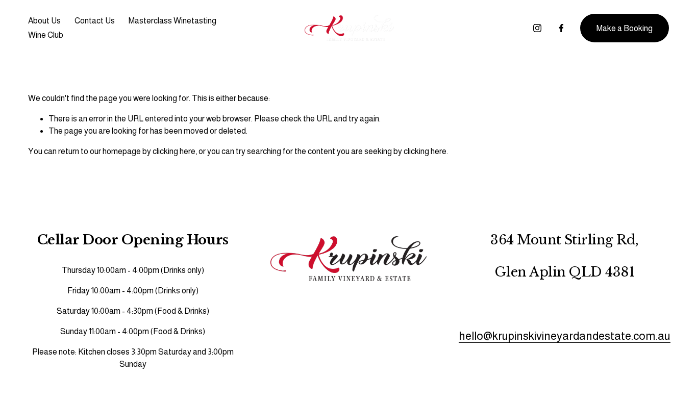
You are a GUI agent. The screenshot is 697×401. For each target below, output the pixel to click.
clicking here (174, 151)
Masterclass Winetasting (172, 20)
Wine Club (45, 35)
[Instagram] (537, 28)
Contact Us (94, 20)
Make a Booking (624, 28)
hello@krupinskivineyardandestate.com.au (564, 336)
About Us (44, 20)
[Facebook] (561, 28)
